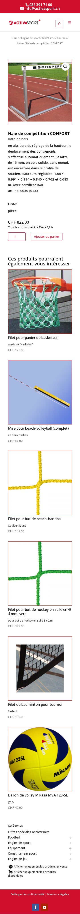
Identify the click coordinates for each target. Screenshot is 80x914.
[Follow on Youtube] (44, 907)
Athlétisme (48, 38)
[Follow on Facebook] (35, 907)
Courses (62, 38)
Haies (20, 43)
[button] (65, 67)
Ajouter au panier (46, 236)
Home (15, 38)
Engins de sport (30, 38)
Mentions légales (58, 894)
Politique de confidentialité (27, 894)
